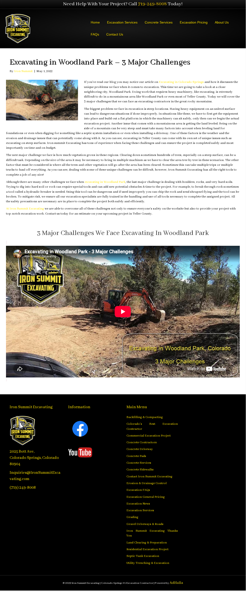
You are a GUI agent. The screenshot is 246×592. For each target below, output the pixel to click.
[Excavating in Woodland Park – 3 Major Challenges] (42, 100)
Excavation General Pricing (145, 497)
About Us (222, 22)
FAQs (95, 34)
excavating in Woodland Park (105, 182)
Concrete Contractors (141, 442)
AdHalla (176, 583)
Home (95, 22)
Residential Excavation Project (147, 549)
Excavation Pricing (194, 22)
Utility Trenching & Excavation (147, 563)
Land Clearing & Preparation (146, 543)
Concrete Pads (136, 456)
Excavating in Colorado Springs (181, 82)
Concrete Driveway (139, 449)
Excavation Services (122, 22)
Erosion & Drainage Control (146, 483)
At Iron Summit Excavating (25, 209)
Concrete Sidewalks (140, 470)
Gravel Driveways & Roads (144, 524)
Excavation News (138, 504)
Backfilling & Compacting (144, 417)
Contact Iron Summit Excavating (149, 477)
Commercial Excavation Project (148, 436)
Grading (132, 517)
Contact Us (114, 34)
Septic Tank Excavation (142, 556)
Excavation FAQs (138, 490)
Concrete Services (159, 22)
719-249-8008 (152, 4)
